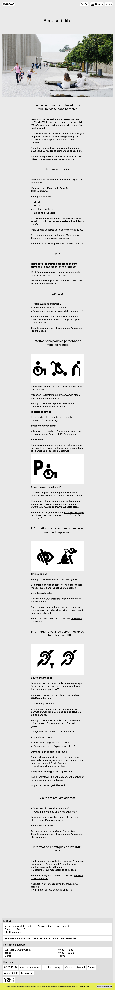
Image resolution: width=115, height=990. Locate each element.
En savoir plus (84, 987)
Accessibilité (11, 973)
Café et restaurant (75, 967)
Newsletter (27, 973)
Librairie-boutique (52, 967)
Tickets (99, 4)
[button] (109, 4)
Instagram (5, 967)
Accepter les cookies (104, 987)
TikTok (12, 967)
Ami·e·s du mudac (30, 967)
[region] (57, 986)
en (82, 4)
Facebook (16, 967)
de (86, 4)
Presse (91, 967)
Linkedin (9, 967)
